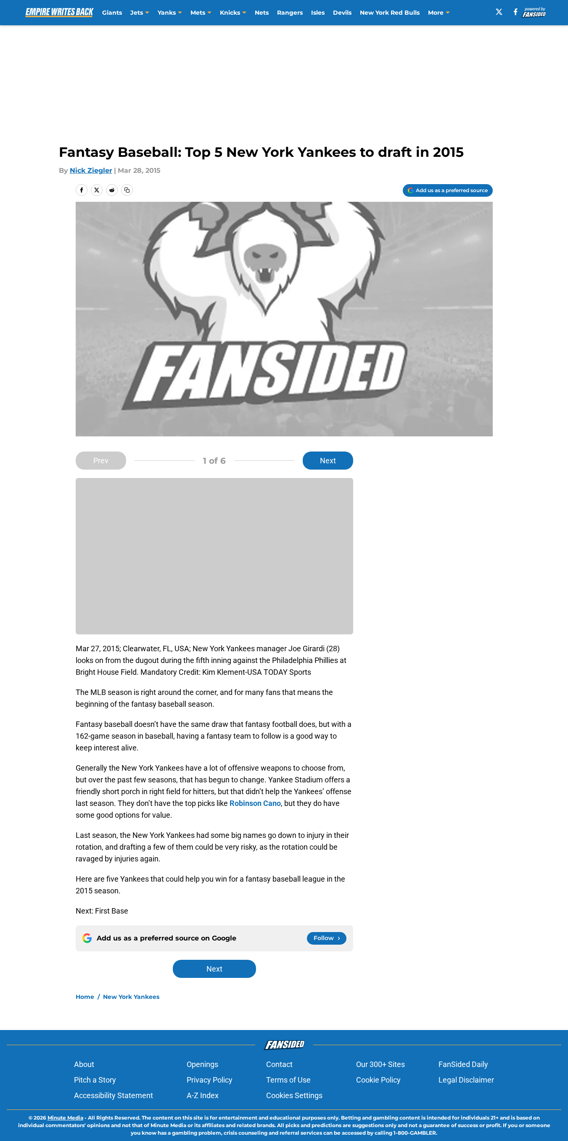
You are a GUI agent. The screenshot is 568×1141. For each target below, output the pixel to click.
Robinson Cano (255, 803)
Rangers (290, 12)
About (84, 1064)
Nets (262, 12)
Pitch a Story (95, 1079)
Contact (279, 1064)
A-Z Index (203, 1095)
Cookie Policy (378, 1079)
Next (328, 460)
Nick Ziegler (91, 170)
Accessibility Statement (113, 1095)
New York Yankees (131, 997)
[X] (499, 11)
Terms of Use (288, 1079)
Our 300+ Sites (380, 1064)
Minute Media (65, 1118)
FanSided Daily (463, 1064)
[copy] (127, 190)
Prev (100, 460)
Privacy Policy (209, 1079)
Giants (112, 12)
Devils (342, 12)
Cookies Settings (294, 1095)
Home (85, 997)
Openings (202, 1064)
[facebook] (516, 11)
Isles (318, 12)
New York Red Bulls (390, 12)
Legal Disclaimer (466, 1079)
